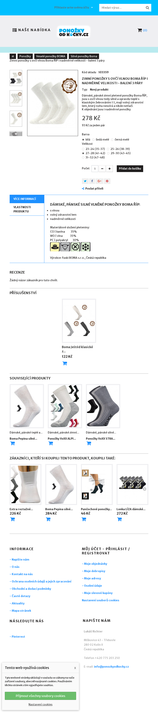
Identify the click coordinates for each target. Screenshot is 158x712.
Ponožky (25, 56)
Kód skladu (89, 72)
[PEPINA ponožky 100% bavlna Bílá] (27, 406)
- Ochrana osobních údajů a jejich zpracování (40, 581)
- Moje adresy (91, 578)
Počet (86, 168)
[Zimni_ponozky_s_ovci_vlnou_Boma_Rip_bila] (52, 103)
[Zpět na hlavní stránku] (13, 56)
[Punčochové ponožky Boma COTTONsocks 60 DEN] (97, 484)
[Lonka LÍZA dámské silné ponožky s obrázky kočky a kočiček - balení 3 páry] (132, 484)
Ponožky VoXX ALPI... (62, 438)
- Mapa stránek (20, 610)
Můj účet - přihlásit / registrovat (106, 551)
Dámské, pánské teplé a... (26, 432)
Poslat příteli (94, 188)
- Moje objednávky (94, 564)
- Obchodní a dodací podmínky (30, 589)
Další (16, 134)
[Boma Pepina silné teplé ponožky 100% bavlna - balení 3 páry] (61, 484)
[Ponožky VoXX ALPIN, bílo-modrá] (65, 406)
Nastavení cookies (40, 704)
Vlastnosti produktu (22, 209)
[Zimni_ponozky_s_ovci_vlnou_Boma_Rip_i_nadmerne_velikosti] (16, 78)
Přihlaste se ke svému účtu (71, 7)
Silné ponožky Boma (84, 56)
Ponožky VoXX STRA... (100, 438)
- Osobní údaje (92, 585)
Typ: (85, 89)
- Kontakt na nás (21, 574)
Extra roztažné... (21, 509)
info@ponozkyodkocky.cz (111, 666)
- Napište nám (19, 559)
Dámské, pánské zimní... (63, 432)
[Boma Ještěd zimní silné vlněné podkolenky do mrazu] (79, 321)
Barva (86, 134)
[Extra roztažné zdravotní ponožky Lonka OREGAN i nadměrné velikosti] (25, 484)
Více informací (24, 199)
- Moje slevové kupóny (97, 593)
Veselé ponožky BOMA (50, 56)
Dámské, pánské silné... (101, 432)
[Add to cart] (12, 443)
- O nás (14, 567)
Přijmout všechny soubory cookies (40, 696)
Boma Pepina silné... (23, 438)
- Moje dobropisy (93, 571)
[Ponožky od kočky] (73, 32)
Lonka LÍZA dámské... (131, 509)
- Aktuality (17, 603)
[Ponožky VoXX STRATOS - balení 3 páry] (103, 406)
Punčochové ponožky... (96, 509)
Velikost (87, 144)
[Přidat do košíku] (65, 363)
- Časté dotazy (20, 596)
